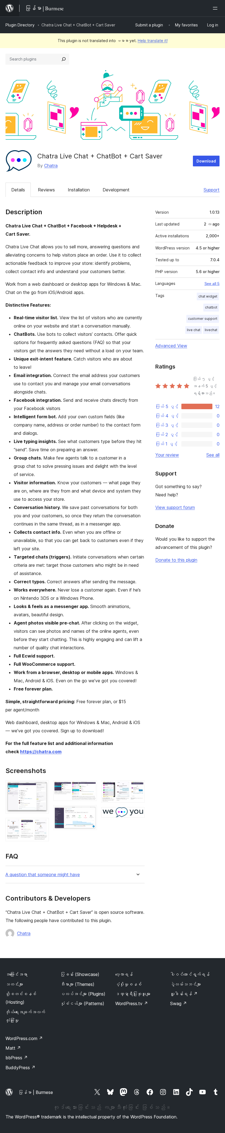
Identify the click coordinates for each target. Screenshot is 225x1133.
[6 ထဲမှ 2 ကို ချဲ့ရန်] (41, 825)
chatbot (211, 307)
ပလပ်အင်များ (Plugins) (82, 994)
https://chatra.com (40, 751)
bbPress (16, 1057)
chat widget (207, 296)
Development (116, 190)
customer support (202, 319)
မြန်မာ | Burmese (35, 1092)
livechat (211, 330)
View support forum (175, 507)
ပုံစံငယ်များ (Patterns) (82, 1003)
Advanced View (171, 345)
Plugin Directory (20, 25)
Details (18, 190)
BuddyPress (20, 1067)
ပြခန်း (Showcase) (79, 974)
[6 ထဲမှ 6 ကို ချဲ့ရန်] (137, 814)
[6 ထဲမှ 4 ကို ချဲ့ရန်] (89, 812)
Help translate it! (153, 40)
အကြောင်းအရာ (16, 974)
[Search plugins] (63, 59)
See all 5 (212, 283)
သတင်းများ (14, 984)
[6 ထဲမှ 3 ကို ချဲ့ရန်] (89, 788)
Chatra (51, 165)
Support (212, 190)
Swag (178, 1003)
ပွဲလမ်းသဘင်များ (185, 984)
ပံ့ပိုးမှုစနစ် (128, 984)
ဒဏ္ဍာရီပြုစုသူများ (132, 994)
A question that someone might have (42, 874)
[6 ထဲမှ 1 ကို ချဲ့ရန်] (41, 788)
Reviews (46, 190)
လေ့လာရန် (124, 974)
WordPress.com (24, 1038)
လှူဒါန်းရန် (184, 994)
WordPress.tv (131, 1003)
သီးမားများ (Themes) (77, 984)
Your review (167, 455)
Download (206, 161)
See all (213, 455)
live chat (193, 330)
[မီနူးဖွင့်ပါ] (216, 8)
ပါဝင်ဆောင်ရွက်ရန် (190, 974)
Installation (79, 190)
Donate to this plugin (176, 560)
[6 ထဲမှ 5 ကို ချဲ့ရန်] (137, 788)
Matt (13, 1048)
